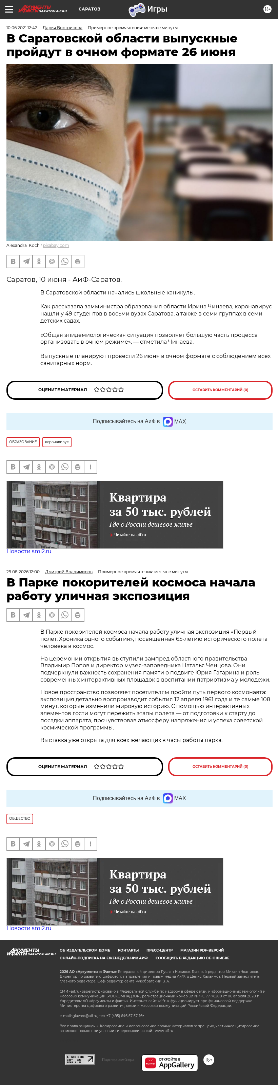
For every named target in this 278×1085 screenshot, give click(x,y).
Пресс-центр (159, 950)
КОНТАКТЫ (128, 950)
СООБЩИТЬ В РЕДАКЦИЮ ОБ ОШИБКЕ (193, 958)
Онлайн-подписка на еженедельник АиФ (104, 958)
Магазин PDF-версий (202, 950)
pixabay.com (56, 245)
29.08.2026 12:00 (23, 571)
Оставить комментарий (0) (221, 390)
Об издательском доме (85, 950)
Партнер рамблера (118, 1059)
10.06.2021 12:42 (21, 27)
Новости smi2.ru (29, 551)
